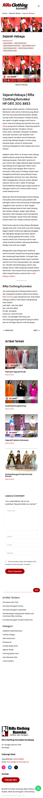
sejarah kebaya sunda (9, 50)
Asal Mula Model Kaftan (15, 406)
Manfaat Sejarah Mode (15, 371)
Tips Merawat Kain (10, 657)
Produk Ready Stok (10, 646)
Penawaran (7, 642)
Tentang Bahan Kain (11, 653)
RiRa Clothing (8, 297)
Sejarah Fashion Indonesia (16, 440)
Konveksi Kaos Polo (10, 602)
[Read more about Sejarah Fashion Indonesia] (21, 426)
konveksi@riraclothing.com (18, 762)
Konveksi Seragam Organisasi (14, 610)
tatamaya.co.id (19, 796)
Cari (36, 590)
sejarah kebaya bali (20, 43)
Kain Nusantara (9, 638)
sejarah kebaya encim (28, 45)
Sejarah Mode (9, 374)
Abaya (5, 126)
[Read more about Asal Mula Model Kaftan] (21, 392)
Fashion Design (9, 635)
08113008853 (18, 759)
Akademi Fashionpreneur (12, 631)
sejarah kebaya (8, 43)
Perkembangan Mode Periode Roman (18, 475)
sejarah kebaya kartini (9, 48)
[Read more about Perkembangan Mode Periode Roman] (21, 460)
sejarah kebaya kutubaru (25, 48)
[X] (16, 767)
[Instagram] (3, 767)
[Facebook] (10, 767)
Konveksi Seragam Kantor (13, 606)
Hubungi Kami (11, 780)
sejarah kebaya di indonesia (11, 45)
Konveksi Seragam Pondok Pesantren (18, 620)
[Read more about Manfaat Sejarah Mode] (21, 357)
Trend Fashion (8, 661)
